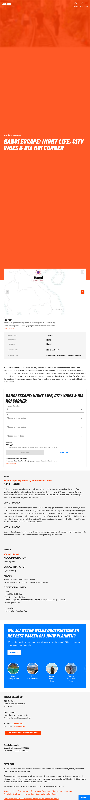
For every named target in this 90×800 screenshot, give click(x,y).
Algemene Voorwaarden (62, 791)
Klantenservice (10, 791)
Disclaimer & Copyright (40, 791)
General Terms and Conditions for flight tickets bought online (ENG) (31, 799)
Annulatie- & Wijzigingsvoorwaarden (19, 794)
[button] (45, 409)
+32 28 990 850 (16, 723)
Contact (54, 794)
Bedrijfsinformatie (43, 794)
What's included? (9, 328)
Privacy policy (23, 791)
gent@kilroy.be (19, 726)
